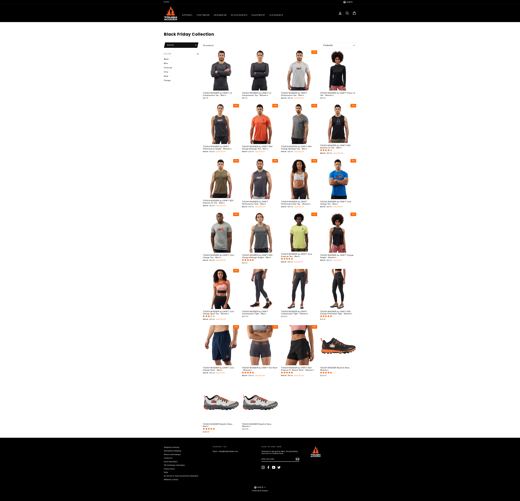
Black (166, 59)
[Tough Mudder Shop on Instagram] (263, 467)
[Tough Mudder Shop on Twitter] (279, 467)
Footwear (203, 15)
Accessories (239, 15)
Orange (167, 80)
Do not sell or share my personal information (181, 476)
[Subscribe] (297, 459)
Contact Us (168, 458)
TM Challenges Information (174, 465)
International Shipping (172, 451)
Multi (166, 76)
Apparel (187, 15)
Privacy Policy (169, 469)
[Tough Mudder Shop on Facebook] (268, 467)
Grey (166, 72)
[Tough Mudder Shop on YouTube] (273, 467)
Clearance (276, 15)
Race (170, 45)
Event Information (171, 462)
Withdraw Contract (171, 480)
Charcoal (168, 68)
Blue (166, 63)
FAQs (166, 472)
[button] (326, 150)
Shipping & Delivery (171, 447)
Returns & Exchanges (172, 454)
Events (166, 2)
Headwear (220, 15)
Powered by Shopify (260, 491)
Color (167, 54)
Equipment (258, 15)
